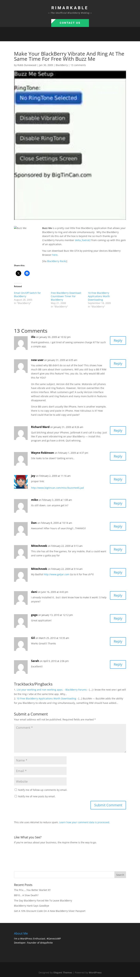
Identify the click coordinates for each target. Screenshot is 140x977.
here (55, 254)
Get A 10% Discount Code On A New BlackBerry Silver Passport (49, 911)
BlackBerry (62, 65)
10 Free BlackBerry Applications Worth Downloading (99, 296)
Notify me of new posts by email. (36, 796)
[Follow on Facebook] (59, 37)
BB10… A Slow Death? (26, 895)
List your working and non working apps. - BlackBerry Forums (52, 689)
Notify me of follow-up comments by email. (42, 789)
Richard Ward (40, 427)
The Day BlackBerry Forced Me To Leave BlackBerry (43, 900)
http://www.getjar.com (56, 574)
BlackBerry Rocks (56, 261)
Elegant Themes (62, 972)
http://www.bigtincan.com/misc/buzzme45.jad (57, 487)
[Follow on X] (66, 37)
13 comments (78, 65)
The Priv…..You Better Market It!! (32, 890)
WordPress (95, 972)
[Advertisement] (76, 857)
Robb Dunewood (26, 65)
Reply (118, 340)
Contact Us (70, 23)
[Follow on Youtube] (80, 37)
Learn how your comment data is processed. (84, 822)
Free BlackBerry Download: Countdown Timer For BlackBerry (66, 296)
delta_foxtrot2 (83, 240)
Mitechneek (39, 546)
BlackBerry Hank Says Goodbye (31, 905)
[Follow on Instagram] (73, 37)
